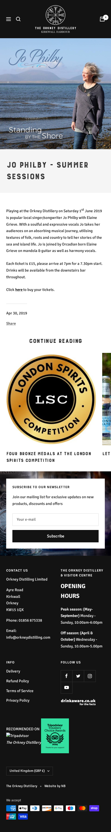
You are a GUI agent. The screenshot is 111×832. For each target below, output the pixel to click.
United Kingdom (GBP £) (27, 771)
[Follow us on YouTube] (66, 687)
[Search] (18, 19)
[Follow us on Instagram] (90, 676)
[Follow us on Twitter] (78, 676)
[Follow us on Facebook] (66, 676)
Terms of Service (20, 690)
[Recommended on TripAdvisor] (17, 735)
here (19, 289)
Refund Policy (17, 681)
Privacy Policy (17, 700)
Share (11, 323)
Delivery (13, 671)
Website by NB (55, 786)
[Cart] (102, 19)
